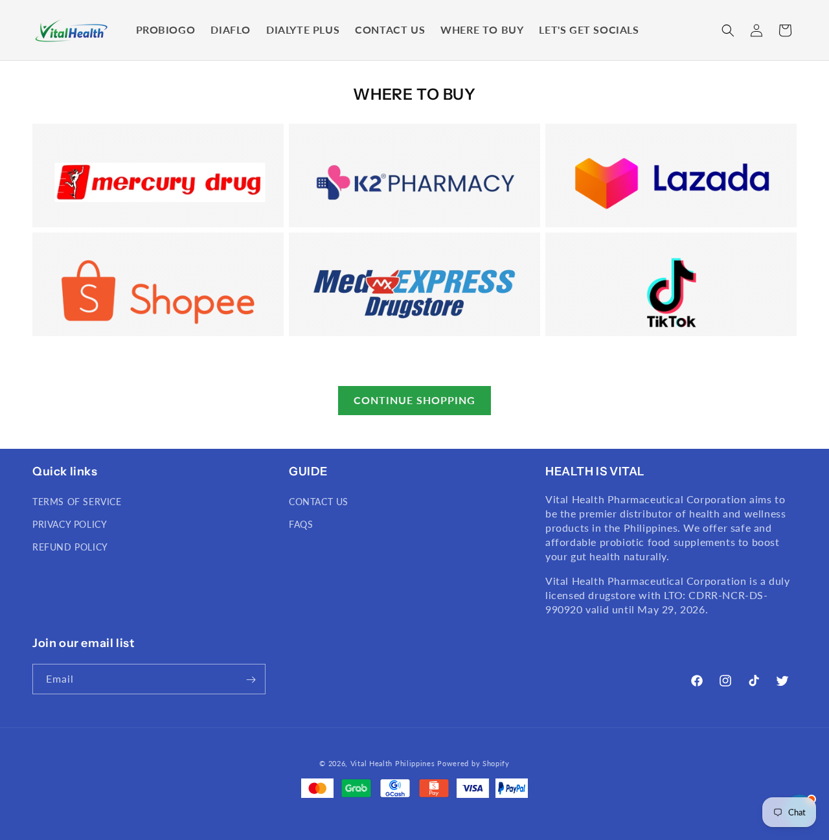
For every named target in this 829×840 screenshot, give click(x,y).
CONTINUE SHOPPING (414, 400)
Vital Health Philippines (392, 763)
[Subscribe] (250, 679)
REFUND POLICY (70, 547)
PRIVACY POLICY (69, 524)
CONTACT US (318, 501)
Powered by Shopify (473, 763)
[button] (728, 30)
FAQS (301, 524)
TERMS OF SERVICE (77, 501)
